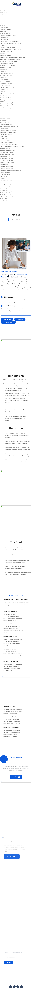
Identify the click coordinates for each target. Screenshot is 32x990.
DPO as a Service (4, 138)
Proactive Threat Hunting (6, 168)
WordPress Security (5, 108)
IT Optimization (4, 37)
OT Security (3, 45)
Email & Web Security (6, 191)
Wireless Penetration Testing (8, 132)
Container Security (5, 110)
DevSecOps (3, 71)
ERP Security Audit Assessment (9, 126)
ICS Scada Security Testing (7, 162)
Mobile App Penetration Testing (8, 61)
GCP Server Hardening (6, 106)
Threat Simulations (5, 173)
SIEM (1, 183)
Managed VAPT (4, 164)
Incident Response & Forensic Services (10, 49)
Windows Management (6, 197)
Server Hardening (4, 122)
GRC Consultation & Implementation (9, 41)
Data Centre (3, 19)
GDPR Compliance (5, 140)
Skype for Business (5, 33)
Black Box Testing (5, 118)
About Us (2, 11)
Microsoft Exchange (5, 29)
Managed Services (5, 148)
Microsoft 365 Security (6, 124)
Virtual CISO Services (5, 114)
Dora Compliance (4, 80)
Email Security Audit (5, 120)
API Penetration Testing (6, 63)
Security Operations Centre (7, 154)
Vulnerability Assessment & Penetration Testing (13, 57)
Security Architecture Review (8, 116)
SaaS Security (3, 69)
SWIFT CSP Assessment (7, 88)
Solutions (2, 179)
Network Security (4, 128)
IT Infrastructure (4, 13)
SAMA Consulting (5, 86)
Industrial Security (5, 156)
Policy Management (5, 185)
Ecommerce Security (5, 67)
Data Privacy (3, 136)
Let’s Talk (15, 777)
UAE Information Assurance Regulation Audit (12, 146)
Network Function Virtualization (8, 35)
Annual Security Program (6, 152)
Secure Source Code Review (7, 65)
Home (1, 9)
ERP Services (3, 177)
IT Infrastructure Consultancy (7, 15)
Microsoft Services (5, 21)
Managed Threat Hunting (6, 166)
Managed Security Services (7, 150)
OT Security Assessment (6, 160)
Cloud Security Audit (5, 98)
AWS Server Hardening (6, 102)
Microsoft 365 (4, 27)
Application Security (5, 55)
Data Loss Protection (6, 189)
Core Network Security (6, 181)
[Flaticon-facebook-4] (10, 986)
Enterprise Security (5, 112)
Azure (1, 23)
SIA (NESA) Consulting (6, 84)
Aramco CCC (3, 78)
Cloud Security (4, 96)
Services (2, 53)
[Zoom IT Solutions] (16, 4)
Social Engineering (5, 175)
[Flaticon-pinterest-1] (21, 986)
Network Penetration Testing (8, 130)
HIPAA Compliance (5, 90)
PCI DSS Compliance (5, 92)
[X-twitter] (14, 986)
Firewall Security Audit (6, 134)
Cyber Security (4, 39)
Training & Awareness (6, 51)
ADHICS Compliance (5, 82)
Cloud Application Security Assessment (10, 100)
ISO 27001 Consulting (6, 76)
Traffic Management (5, 195)
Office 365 (3, 31)
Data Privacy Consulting (6, 142)
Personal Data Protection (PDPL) (9, 144)
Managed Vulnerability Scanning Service (10, 171)
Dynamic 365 (3, 25)
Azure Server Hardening (6, 104)
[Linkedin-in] (17, 986)
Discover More (11, 856)
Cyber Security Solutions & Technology (10, 43)
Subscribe (8, 962)
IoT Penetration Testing (6, 158)
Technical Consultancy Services (8, 47)
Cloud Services (4, 17)
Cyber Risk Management (6, 73)
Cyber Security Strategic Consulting (9, 94)
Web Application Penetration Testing (10, 59)
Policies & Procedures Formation (9, 187)
